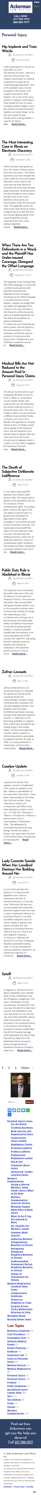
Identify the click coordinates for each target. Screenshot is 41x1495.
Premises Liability (21, 1148)
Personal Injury (16, 1375)
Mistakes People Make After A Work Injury (22, 1209)
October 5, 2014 (22, 775)
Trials (10, 1403)
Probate (11, 1382)
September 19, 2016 (23, 275)
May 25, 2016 (23, 485)
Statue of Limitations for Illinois (20, 1276)
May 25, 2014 (23, 983)
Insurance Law (15, 1355)
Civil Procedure (16, 1334)
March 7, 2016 (23, 583)
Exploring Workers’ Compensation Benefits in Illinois (22, 1242)
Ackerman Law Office (24, 55)
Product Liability (20, 1151)
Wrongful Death (16, 1315)
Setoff (6, 974)
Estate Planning (16, 1347)
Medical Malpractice (19, 1283)
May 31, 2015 (23, 681)
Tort (9, 1396)
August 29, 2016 (22, 385)
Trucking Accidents (22, 1127)
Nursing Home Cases (19, 1319)
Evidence (12, 1351)
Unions (11, 1406)
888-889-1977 (21, 22)
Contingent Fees (16, 1337)
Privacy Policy (19, 1487)
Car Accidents (19, 1124)
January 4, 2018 (23, 60)
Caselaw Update (14, 766)
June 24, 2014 (23, 882)
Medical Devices (16, 1365)
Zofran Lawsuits (14, 672)
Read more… (19, 124)
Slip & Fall (17, 1161)
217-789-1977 (21, 19)
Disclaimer (8, 1487)
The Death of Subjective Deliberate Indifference (18, 472)
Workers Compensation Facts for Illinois (20, 1200)
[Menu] (35, 2)
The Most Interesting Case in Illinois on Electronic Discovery (17, 147)
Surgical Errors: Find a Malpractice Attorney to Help (22, 1309)
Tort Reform (14, 1399)
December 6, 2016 (23, 159)
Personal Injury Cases (19, 1121)
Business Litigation (18, 1330)
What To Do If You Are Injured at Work (21, 1219)
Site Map (29, 1487)
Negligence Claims (21, 1144)
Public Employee (16, 1386)
